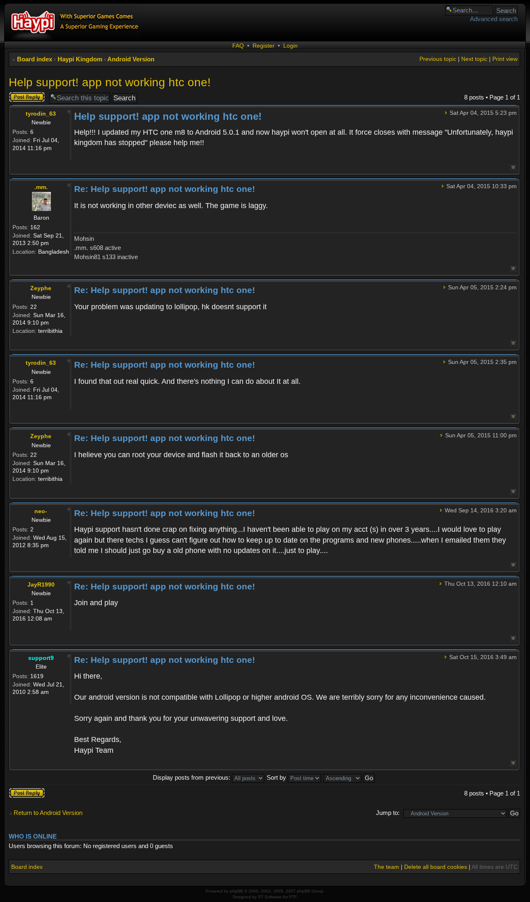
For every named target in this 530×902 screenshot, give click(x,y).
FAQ (238, 45)
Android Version (130, 59)
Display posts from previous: (192, 777)
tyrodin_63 (41, 113)
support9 (41, 658)
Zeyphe (40, 288)
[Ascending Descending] (349, 777)
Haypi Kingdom (80, 59)
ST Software (270, 897)
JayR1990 (41, 584)
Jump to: (388, 812)
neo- (40, 511)
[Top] (513, 167)
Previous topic (437, 59)
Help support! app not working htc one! (110, 82)
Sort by (277, 777)
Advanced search (494, 18)
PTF (292, 897)
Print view (505, 59)
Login (290, 45)
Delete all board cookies (435, 866)
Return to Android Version (48, 812)
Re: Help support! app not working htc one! (164, 189)
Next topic (474, 59)
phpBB (236, 891)
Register (264, 45)
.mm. (41, 187)
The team (386, 866)
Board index (34, 59)
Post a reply (25, 95)
